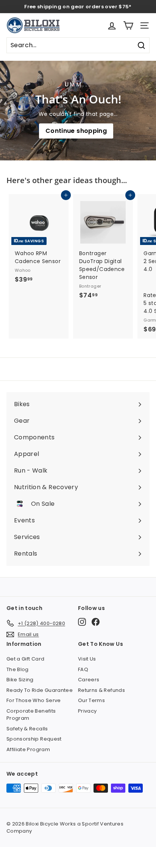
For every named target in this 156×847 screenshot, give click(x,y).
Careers (88, 679)
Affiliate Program (28, 749)
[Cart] (128, 25)
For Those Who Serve (33, 700)
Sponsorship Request (34, 738)
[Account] (112, 25)
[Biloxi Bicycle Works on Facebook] (96, 622)
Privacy (87, 711)
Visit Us (87, 658)
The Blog (17, 669)
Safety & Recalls (27, 728)
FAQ (83, 669)
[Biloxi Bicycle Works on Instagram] (82, 622)
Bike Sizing (20, 679)
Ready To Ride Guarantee (39, 690)
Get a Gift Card (25, 658)
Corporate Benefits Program (31, 714)
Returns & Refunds (101, 690)
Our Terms (91, 700)
